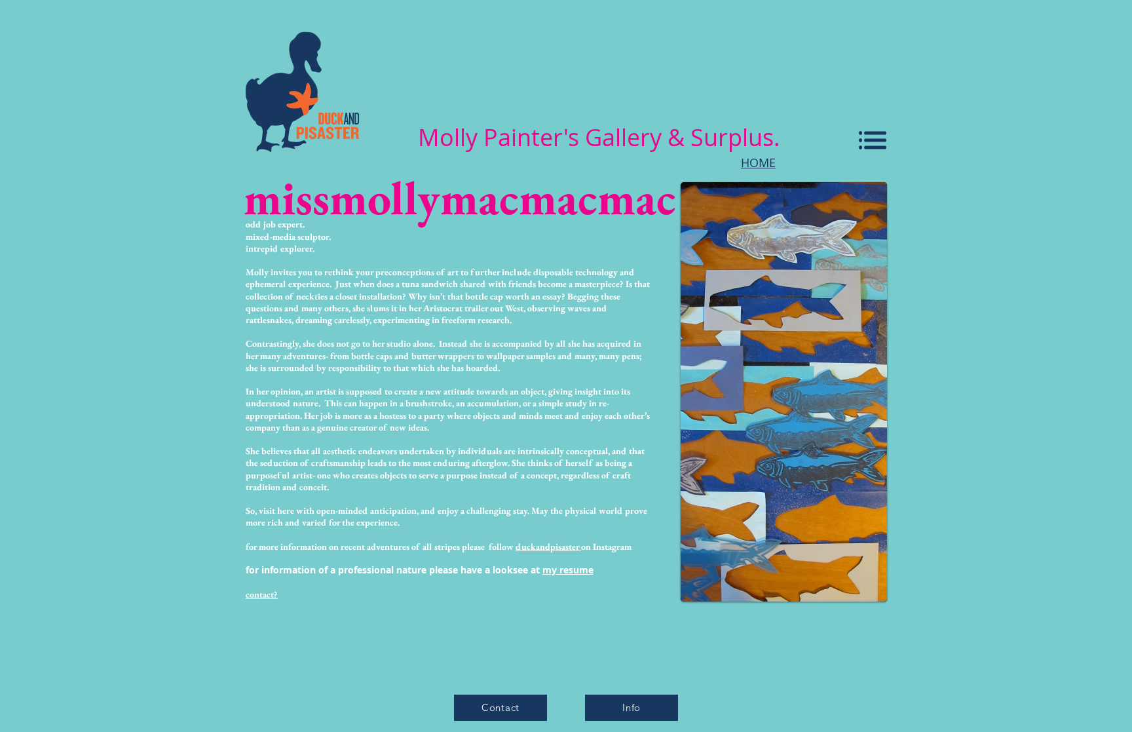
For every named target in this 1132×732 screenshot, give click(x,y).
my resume (568, 570)
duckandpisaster (548, 546)
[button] (872, 140)
